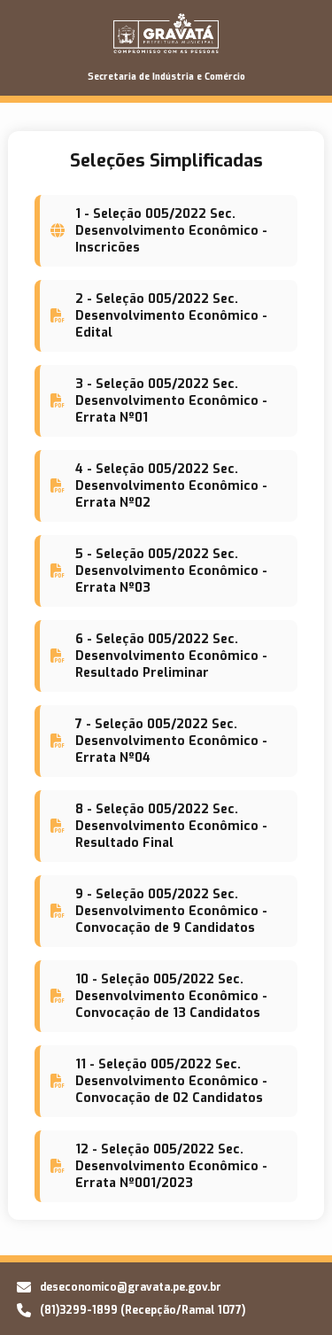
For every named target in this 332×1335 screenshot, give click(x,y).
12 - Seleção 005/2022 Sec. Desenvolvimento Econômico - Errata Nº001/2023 (171, 1166)
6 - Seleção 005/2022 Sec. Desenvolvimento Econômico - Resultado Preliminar (171, 656)
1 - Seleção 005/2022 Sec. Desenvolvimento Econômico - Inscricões (171, 231)
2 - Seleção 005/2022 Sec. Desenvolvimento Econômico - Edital (171, 316)
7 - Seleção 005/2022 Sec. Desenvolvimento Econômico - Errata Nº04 (171, 741)
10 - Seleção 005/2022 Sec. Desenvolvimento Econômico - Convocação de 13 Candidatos (171, 996)
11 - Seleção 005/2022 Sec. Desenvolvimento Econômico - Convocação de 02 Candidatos (171, 1081)
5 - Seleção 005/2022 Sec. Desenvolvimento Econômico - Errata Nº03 (171, 571)
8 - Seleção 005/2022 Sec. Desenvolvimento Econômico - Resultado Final (171, 826)
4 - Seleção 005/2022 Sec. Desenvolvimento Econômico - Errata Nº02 (171, 486)
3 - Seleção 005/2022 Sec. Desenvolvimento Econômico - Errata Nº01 (171, 401)
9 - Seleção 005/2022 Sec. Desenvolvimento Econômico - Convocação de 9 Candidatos (171, 911)
